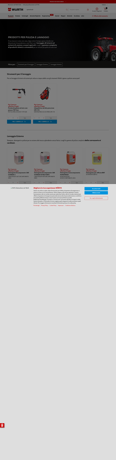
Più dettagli (36, 205)
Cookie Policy (53, 205)
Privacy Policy (44, 205)
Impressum (61, 205)
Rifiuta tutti (96, 192)
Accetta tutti (96, 188)
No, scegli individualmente (96, 198)
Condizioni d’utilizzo (70, 205)
